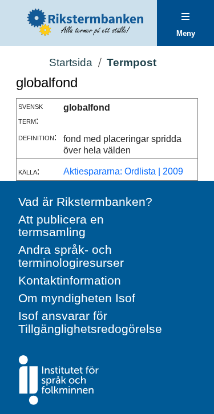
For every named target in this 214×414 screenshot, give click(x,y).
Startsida (70, 62)
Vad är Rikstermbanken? (85, 201)
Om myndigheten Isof (76, 298)
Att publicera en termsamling (61, 226)
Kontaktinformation (69, 280)
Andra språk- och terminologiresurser (71, 256)
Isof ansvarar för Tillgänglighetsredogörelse (90, 322)
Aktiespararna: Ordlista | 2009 (123, 171)
